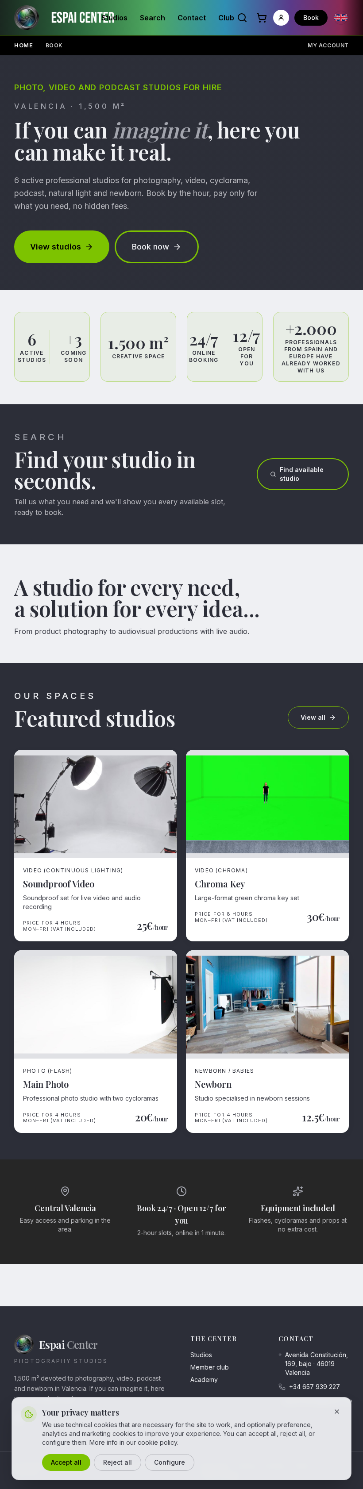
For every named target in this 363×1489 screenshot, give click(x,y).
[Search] (242, 18)
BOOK (54, 45)
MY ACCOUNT (328, 45)
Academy (204, 1379)
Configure (169, 1462)
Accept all (66, 1462)
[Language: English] (341, 18)
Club (226, 17)
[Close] (337, 1411)
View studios (55, 246)
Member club (209, 1367)
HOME (23, 45)
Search (152, 17)
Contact (192, 17)
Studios (114, 17)
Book (311, 17)
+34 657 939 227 (314, 1386)
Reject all (117, 1462)
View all (313, 717)
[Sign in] (281, 18)
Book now (150, 246)
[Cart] (262, 18)
